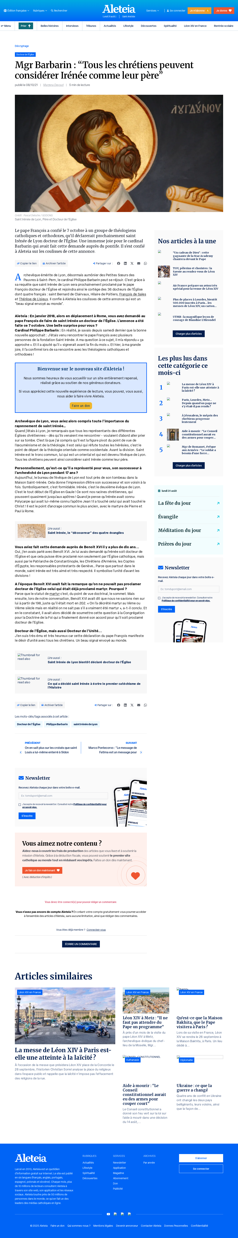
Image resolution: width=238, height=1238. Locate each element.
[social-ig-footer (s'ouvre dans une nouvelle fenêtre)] (129, 1214)
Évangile (168, 517)
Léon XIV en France (195, 26)
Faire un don (81, 406)
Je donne (221, 10)
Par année (149, 1162)
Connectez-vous (96, 929)
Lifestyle (128, 26)
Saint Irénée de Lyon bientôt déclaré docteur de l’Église (89, 662)
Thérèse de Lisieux (33, 299)
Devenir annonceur (127, 1225)
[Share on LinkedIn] (125, 263)
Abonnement (120, 1178)
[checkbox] (20, 805)
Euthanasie (132, 1060)
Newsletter (119, 1162)
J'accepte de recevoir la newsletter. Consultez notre (64, 806)
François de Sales (132, 294)
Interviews (72, 26)
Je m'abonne (197, 10)
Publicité (118, 1188)
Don (115, 1183)
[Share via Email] (138, 263)
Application (119, 1168)
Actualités (110, 26)
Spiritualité (170, 26)
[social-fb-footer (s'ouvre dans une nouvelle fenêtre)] (115, 1214)
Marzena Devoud (53, 85)
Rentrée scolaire (223, 26)
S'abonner (201, 1158)
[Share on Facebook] (118, 263)
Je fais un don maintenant (40, 870)
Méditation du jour (179, 530)
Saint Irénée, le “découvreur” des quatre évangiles (86, 533)
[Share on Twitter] (132, 263)
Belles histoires (50, 26)
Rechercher (60, 10)
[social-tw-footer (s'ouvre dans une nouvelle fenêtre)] (122, 1214)
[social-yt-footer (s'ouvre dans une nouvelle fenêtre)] (108, 1214)
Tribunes (91, 26)
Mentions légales (103, 1225)
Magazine (118, 1173)
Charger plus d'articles (189, 333)
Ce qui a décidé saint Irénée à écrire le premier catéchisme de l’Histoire (94, 685)
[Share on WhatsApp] (145, 263)
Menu (7, 26)
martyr (54, 594)
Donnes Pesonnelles (176, 1225)
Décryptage (22, 46)
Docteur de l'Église (28, 724)
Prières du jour (174, 544)
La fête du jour (174, 503)
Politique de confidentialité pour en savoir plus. (186, 600)
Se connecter (177, 10)
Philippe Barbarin (57, 724)
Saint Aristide (128, 16)
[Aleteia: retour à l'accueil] (119, 8)
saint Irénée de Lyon (85, 724)
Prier (23, 26)
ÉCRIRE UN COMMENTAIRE (81, 944)
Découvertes (148, 26)
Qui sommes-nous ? (78, 1225)
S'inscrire (27, 816)
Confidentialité (199, 1225)
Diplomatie (186, 1060)
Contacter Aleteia (151, 1225)
